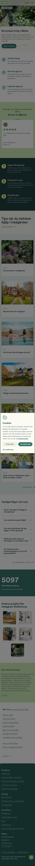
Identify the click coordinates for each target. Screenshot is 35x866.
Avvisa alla (9, 444)
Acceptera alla (25, 444)
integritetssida (23, 439)
